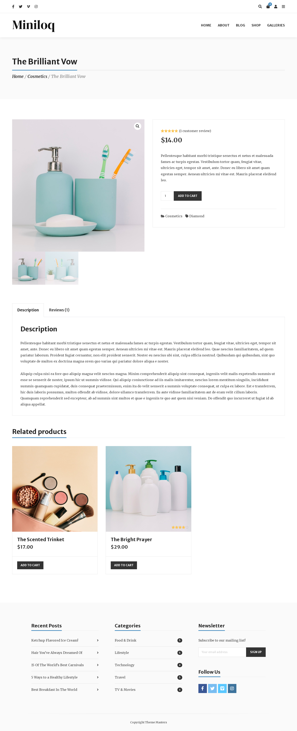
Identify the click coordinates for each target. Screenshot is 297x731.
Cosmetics (37, 76)
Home (206, 25)
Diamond (196, 216)
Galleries (276, 25)
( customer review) (195, 131)
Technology (124, 665)
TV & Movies (125, 690)
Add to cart (187, 196)
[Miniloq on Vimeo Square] (222, 688)
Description (28, 310)
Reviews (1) (59, 310)
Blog (240, 25)
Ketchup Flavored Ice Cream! (54, 640)
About (224, 25)
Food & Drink (125, 640)
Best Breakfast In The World (54, 690)
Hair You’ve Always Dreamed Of (56, 653)
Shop (256, 25)
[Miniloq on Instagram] (232, 688)
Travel (120, 677)
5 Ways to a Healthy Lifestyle (54, 677)
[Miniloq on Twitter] (212, 688)
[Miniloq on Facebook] (202, 688)
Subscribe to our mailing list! (221, 640)
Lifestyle (122, 653)
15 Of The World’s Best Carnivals (57, 665)
